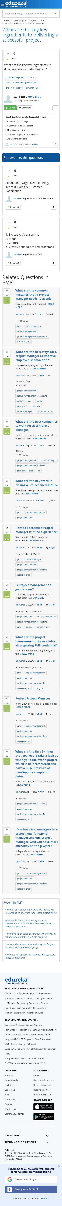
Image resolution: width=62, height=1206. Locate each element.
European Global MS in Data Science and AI (25, 1058)
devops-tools (22, 406)
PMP (30, 97)
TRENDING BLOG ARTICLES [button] (20, 1142)
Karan (38, 97)
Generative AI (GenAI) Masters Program (23, 1024)
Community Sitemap (14, 1113)
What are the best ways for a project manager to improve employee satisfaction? (36, 356)
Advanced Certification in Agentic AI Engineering (27, 993)
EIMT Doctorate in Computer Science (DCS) (25, 1063)
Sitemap (9, 1104)
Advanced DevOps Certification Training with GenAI (29, 998)
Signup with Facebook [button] (26, 1189)
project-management (15, 77)
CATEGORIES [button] (12, 1135)
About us (9, 1075)
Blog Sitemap (11, 1108)
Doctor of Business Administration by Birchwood (28, 1034)
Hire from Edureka (42, 1094)
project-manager (13, 87)
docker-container (24, 401)
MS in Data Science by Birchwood (20, 1044)
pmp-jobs (39, 688)
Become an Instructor (43, 1080)
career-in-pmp (32, 87)
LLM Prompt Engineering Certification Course (26, 1003)
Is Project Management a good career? (33, 587)
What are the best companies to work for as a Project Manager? (36, 426)
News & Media (11, 1080)
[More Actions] (55, 107)
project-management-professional (21, 82)
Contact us (10, 1089)
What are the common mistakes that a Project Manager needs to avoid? (33, 294)
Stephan (35, 144)
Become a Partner (41, 1089)
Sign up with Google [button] (25, 1179)
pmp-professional (45, 411)
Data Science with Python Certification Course (26, 1008)
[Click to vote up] (8, 53)
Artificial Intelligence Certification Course (24, 1012)
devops (36, 406)
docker (40, 401)
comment (26, 107)
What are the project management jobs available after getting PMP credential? (36, 641)
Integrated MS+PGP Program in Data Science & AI (28, 1039)
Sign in (44, 1198)
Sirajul (52, 547)
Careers (37, 1075)
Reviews (8, 1085)
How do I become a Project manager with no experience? (36, 530)
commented (14, 144)
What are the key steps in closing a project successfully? (37, 483)
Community (10, 1099)
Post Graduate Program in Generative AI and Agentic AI (31, 1029)
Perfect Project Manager (32, 698)
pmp (32, 77)
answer (11, 107)
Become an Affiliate (42, 1085)
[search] (56, 13)
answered (18, 198)
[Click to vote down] (8, 59)
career (29, 627)
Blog (7, 1094)
